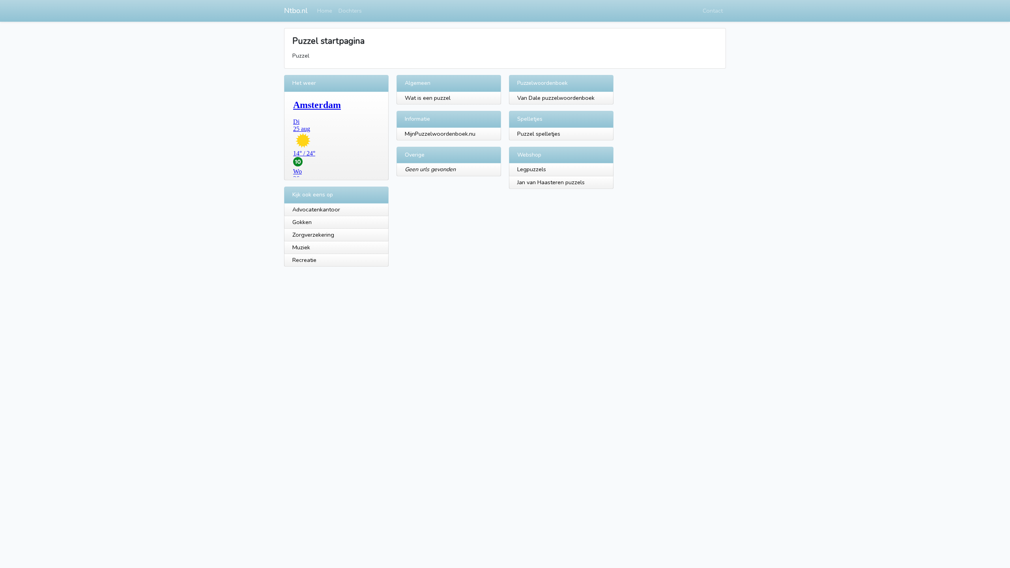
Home (324, 11)
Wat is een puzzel (428, 98)
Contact (713, 11)
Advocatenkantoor (316, 209)
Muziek (301, 247)
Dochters (350, 11)
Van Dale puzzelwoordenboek (556, 98)
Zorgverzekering (313, 235)
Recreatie (304, 260)
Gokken (302, 222)
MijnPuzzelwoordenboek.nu (440, 134)
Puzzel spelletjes (538, 134)
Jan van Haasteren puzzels (551, 182)
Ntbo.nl (296, 10)
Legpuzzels (531, 169)
